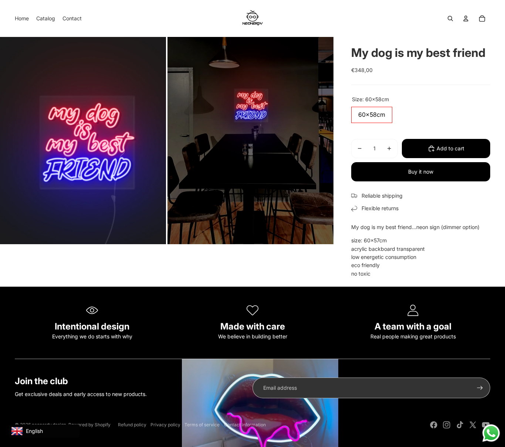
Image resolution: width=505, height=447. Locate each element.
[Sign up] (480, 388)
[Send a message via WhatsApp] (491, 433)
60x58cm (371, 112)
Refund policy (132, 424)
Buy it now (420, 171)
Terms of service (202, 424)
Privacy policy (165, 424)
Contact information (245, 424)
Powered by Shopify (89, 424)
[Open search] (450, 18)
